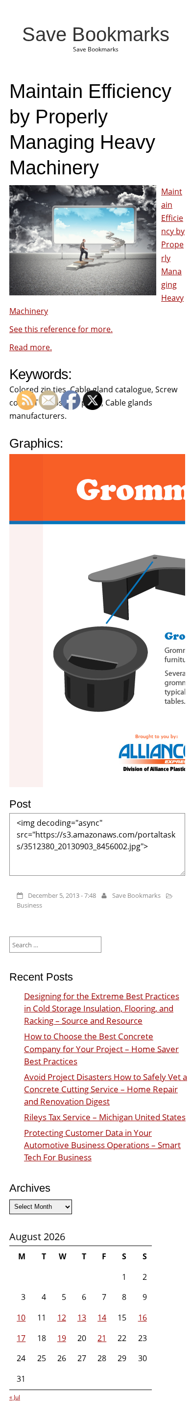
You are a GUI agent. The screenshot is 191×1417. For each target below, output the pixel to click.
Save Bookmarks (95, 34)
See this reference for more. (61, 329)
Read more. (30, 347)
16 (142, 1317)
